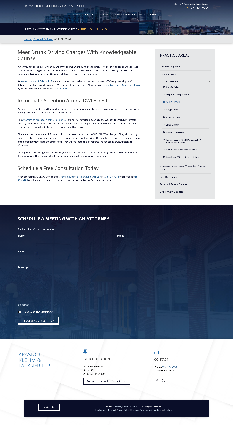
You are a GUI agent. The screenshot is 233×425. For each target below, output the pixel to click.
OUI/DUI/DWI (173, 102)
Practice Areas (124, 14)
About (87, 14)
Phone (120, 235)
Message (23, 267)
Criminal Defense (169, 81)
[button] (230, 405)
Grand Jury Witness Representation (182, 157)
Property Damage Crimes (178, 94)
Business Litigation (170, 66)
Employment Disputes (171, 191)
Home (76, 14)
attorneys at (44, 119)
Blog (142, 14)
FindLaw (168, 410)
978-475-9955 (200, 8)
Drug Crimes (172, 109)
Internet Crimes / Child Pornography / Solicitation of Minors (183, 141)
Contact (154, 14)
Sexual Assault (172, 124)
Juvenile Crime (172, 87)
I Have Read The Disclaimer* (37, 311)
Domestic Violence (175, 132)
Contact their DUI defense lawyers (124, 84)
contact (80, 176)
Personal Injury (168, 73)
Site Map (111, 410)
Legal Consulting (169, 176)
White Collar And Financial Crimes (182, 149)
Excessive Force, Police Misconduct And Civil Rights (183, 167)
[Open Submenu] (210, 67)
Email (21, 251)
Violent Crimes (173, 117)
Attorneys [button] (103, 14)
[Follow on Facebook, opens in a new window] (157, 380)
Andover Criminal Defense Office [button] (106, 381)
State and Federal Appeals (173, 184)
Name (21, 235)
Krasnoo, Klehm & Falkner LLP (127, 406)
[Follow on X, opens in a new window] (163, 380)
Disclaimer (23, 304)
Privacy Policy (123, 410)
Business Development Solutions (146, 410)
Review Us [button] (49, 407)
